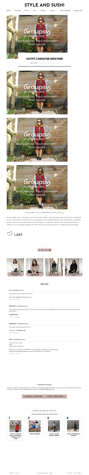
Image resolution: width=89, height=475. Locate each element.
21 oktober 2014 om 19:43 (22, 306)
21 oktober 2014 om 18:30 (18, 290)
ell (10, 290)
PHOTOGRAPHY (65, 10)
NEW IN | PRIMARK (35, 434)
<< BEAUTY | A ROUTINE (33, 396)
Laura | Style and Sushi (43, 63)
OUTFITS (44, 246)
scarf (57, 212)
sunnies (62, 212)
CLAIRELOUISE (13, 314)
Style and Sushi (44, 5)
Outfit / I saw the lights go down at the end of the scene (16, 436)
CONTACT (17, 10)
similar (40, 212)
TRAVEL (43, 10)
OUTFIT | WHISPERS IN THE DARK (73, 434)
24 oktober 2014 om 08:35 (19, 339)
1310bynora (12, 323)
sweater (28, 212)
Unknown (12, 306)
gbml (79, 473)
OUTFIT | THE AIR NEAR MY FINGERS (54, 434)
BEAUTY (53, 10)
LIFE (34, 10)
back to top (14, 473)
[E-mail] (49, 250)
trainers (50, 212)
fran (10, 339)
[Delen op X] (42, 250)
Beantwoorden (14, 299)
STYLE (26, 10)
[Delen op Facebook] (39, 250)
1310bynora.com (20, 330)
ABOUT (9, 10)
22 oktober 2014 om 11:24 (23, 323)
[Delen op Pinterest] (46, 250)
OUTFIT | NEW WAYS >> (56, 396)
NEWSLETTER (78, 10)
